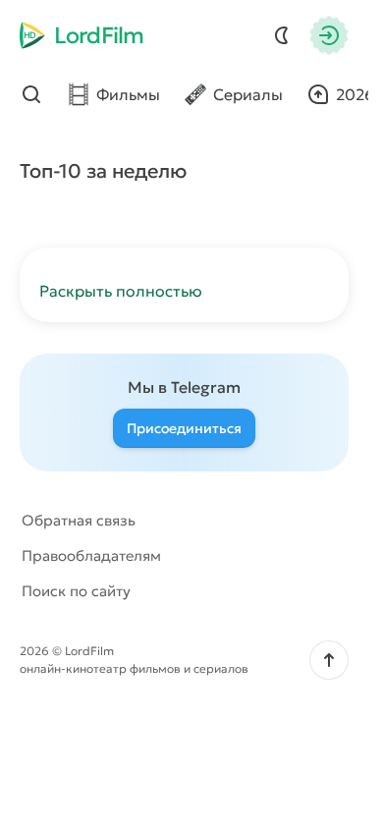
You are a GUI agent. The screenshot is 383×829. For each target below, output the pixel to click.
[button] (329, 660)
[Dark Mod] (281, 35)
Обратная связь (79, 520)
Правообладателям (91, 555)
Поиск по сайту (76, 590)
